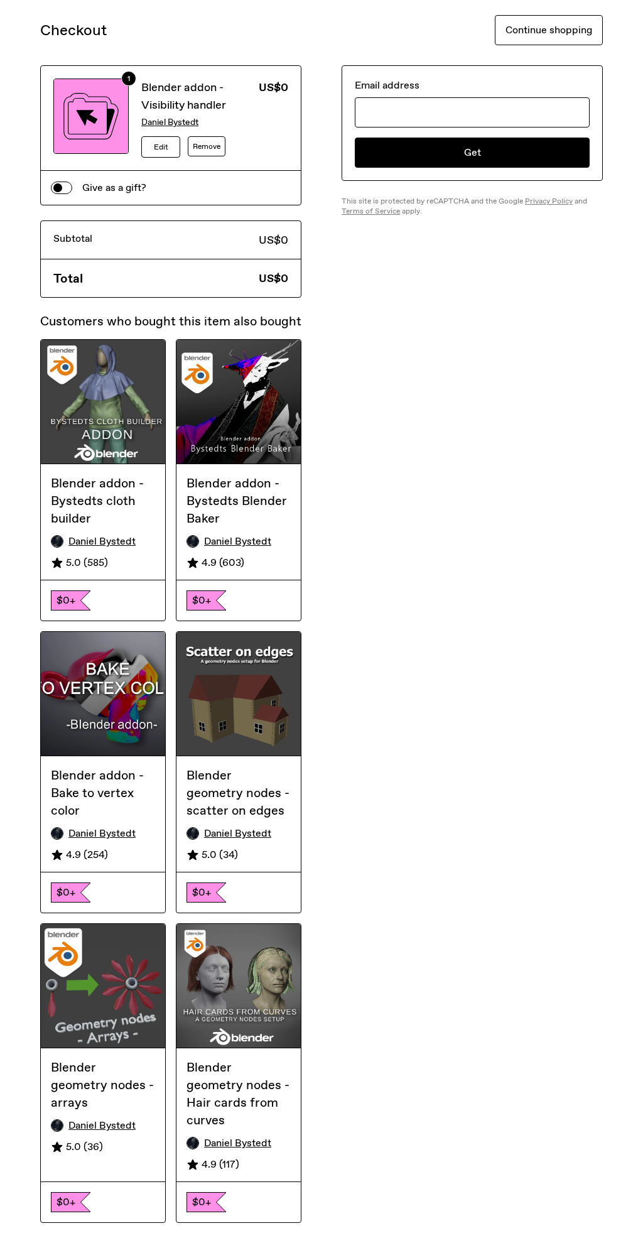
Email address (387, 85)
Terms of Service (371, 211)
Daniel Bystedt (169, 122)
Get (472, 152)
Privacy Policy (549, 201)
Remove (206, 146)
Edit (161, 147)
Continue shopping (548, 30)
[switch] (61, 188)
